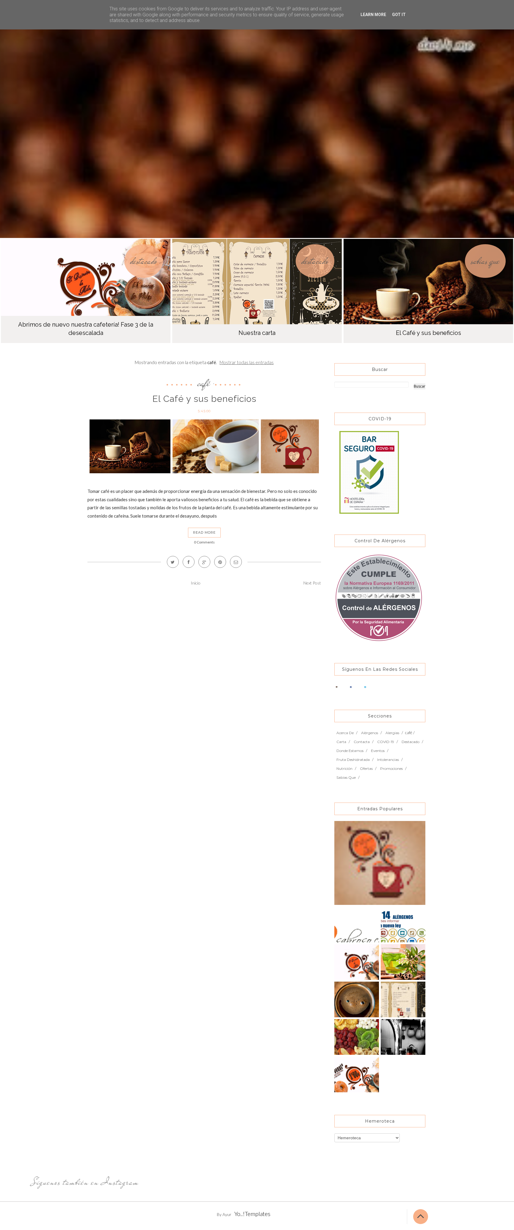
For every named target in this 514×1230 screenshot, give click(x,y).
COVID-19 (385, 741)
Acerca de (345, 733)
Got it (399, 14)
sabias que (485, 261)
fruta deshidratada (353, 759)
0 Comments (204, 542)
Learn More (373, 14)
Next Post (312, 582)
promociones (391, 768)
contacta (362, 741)
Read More (204, 532)
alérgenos (369, 733)
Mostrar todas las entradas (247, 362)
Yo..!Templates (252, 1213)
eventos (378, 750)
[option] (85, 291)
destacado (143, 261)
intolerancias (388, 759)
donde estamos (349, 750)
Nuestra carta (257, 332)
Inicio (195, 582)
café (203, 383)
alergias (392, 733)
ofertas (366, 768)
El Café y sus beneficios (428, 332)
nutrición (344, 768)
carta (341, 741)
